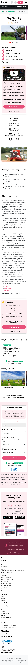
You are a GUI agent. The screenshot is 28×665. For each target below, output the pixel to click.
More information (9, 196)
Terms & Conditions (5, 613)
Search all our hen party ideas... (14, 397)
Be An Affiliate (4, 622)
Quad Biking (7, 288)
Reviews (3, 600)
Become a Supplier (5, 605)
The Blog (3, 589)
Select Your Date (9, 430)
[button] (11, 2)
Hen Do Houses (4, 581)
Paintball (6, 290)
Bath (7, 62)
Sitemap (3, 611)
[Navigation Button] (25, 2)
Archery (6, 286)
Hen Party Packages (6, 585)
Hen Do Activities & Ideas (7, 579)
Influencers (3, 604)
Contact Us (3, 560)
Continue (13, 458)
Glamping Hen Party (6, 583)
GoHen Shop (4, 590)
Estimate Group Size (10, 449)
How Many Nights (9, 438)
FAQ (2, 562)
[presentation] (3, 33)
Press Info (3, 621)
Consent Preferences (6, 617)
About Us (3, 596)
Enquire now (11, 505)
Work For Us (4, 602)
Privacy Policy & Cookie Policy (14, 658)
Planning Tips (4, 587)
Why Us (3, 598)
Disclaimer (3, 615)
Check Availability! (14, 106)
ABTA (2, 619)
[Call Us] (15, 2)
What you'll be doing (10, 170)
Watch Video (15, 42)
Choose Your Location (11, 422)
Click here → (20, 8)
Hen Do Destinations (6, 577)
